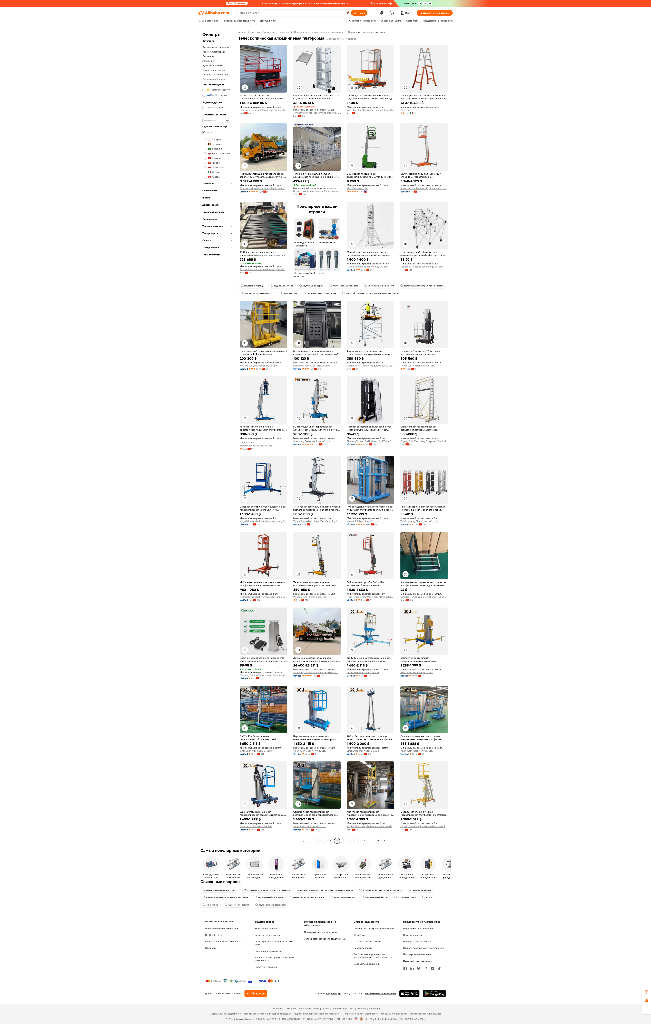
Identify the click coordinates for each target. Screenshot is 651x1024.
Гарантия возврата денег (268, 935)
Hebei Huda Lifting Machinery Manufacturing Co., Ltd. (370, 596)
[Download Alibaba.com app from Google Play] (434, 993)
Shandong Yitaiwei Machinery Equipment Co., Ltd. (263, 188)
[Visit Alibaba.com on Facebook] (405, 968)
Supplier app (333, 993)
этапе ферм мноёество (376, 897)
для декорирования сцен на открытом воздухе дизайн (326, 890)
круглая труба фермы (344, 897)
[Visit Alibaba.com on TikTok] (439, 968)
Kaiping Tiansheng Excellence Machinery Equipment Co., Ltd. (370, 826)
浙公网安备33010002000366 (381, 1019)
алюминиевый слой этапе (270, 897)
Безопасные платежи (266, 928)
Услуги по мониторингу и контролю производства (274, 959)
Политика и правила (266, 967)
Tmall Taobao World (309, 1008)
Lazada (325, 1008)
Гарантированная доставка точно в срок (273, 943)
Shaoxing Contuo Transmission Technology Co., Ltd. (263, 675)
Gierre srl (405, 110)
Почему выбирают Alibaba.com (222, 928)
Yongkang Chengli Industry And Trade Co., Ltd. (317, 112)
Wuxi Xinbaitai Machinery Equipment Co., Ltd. (370, 110)
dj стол (429, 897)
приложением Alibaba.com (380, 993)
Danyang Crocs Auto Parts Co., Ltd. (311, 365)
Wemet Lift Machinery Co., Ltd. (363, 521)
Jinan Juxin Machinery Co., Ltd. (363, 672)
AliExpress (277, 1008)
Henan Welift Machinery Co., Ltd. (417, 365)
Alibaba (242, 32)
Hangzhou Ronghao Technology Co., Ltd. (421, 266)
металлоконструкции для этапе (308, 897)
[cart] (392, 13)
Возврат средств (363, 948)
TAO (352, 1008)
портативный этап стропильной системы (424, 286)
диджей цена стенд (283, 286)
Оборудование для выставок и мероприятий (318, 32)
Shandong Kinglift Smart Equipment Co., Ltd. (423, 188)
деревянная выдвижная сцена (258, 293)
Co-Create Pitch (213, 935)
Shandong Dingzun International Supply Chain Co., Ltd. (263, 110)
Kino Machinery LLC (357, 188)
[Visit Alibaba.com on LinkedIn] (412, 968)
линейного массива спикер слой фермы (382, 890)
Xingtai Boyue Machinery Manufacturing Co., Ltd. (263, 521)
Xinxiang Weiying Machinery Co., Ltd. (259, 365)
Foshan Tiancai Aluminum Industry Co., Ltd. (262, 269)
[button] (348, 13)
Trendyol (361, 1008)
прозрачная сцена (407, 897)
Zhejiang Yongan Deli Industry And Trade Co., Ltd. (370, 441)
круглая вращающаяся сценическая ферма (227, 897)
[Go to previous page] (303, 841)
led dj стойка (212, 905)
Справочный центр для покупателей (374, 928)
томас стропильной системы (220, 890)
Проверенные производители (320, 932)
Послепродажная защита (268, 951)
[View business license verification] (356, 1019)
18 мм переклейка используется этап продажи (267, 890)
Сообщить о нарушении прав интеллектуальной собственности (373, 956)
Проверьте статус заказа (417, 941)
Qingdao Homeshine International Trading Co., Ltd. (424, 596)
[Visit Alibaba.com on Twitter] (419, 968)
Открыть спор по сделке (367, 941)
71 (378, 841)
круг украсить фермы (313, 286)
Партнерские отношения (417, 954)
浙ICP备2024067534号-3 (412, 1019)
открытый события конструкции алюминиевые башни (372, 293)
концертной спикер (421, 890)
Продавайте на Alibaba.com (418, 928)
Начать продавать (412, 935)
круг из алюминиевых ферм (272, 905)
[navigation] (217, 436)
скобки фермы (290, 293)
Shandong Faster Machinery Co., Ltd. (312, 441)
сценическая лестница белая (321, 293)
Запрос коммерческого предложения (325, 938)
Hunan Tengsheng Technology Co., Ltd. (367, 266)
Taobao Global (339, 1008)
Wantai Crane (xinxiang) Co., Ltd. (256, 445)
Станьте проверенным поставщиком (423, 948)
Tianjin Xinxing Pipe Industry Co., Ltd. (419, 521)
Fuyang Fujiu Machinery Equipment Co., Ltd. (370, 365)
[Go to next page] (384, 841)
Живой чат (359, 935)
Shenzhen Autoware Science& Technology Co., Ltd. (317, 191)
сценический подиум (238, 905)
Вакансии (210, 948)
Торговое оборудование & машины (270, 32)
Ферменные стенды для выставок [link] (366, 32)
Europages (374, 1008)
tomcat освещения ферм (345, 286)
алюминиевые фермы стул (381, 286)
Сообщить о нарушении (367, 963)
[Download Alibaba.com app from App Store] (409, 993)
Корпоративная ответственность (223, 941)
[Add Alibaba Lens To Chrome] (255, 993)
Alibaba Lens (223, 993)
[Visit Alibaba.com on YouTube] (432, 968)
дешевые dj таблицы (254, 286)
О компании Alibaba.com (219, 921)
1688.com (290, 1008)
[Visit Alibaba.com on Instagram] (425, 968)
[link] (646, 991)
